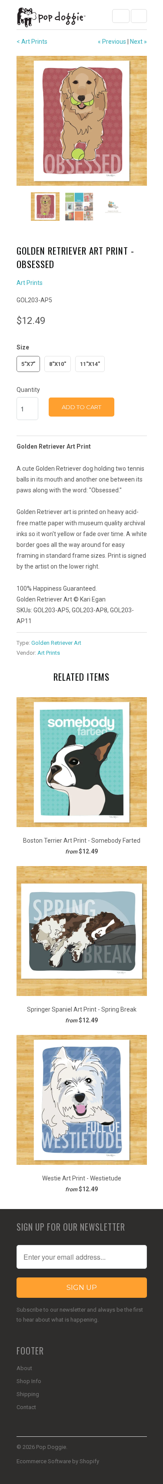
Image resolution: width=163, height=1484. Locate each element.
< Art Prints (32, 41)
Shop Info (29, 1381)
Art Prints (30, 282)
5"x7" (28, 364)
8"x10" (57, 364)
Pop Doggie (51, 1447)
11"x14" (90, 364)
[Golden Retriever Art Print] (82, 121)
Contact (26, 1407)
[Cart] (139, 16)
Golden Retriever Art (56, 643)
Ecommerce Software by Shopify (58, 1461)
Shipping (28, 1394)
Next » (138, 41)
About (24, 1368)
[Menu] (121, 16)
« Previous (112, 41)
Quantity (28, 389)
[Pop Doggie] (51, 17)
